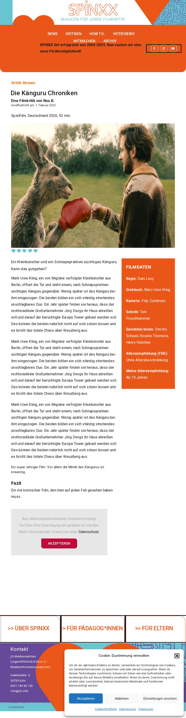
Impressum (145, 709)
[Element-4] (93, 2)
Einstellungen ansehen (160, 698)
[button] (177, 656)
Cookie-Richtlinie (106, 709)
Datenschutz (127, 709)
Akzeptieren (86, 698)
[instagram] (163, 48)
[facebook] (154, 48)
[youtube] (173, 48)
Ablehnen (122, 698)
